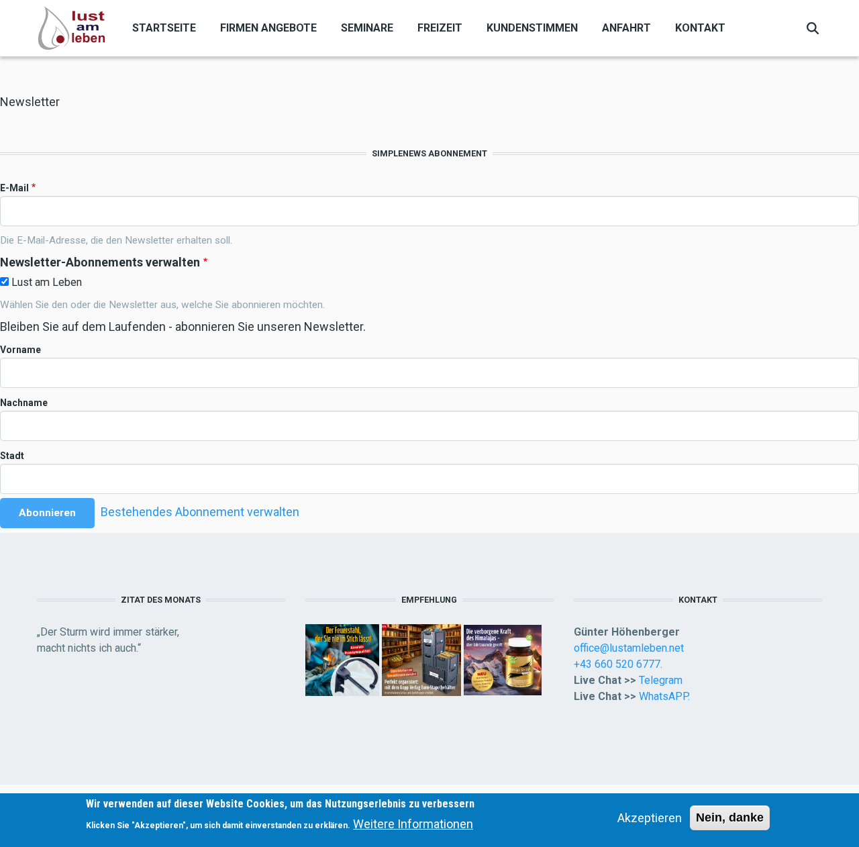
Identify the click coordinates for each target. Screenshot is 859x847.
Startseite (164, 27)
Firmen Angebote (268, 27)
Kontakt (700, 27)
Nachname (24, 402)
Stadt (12, 455)
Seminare (367, 27)
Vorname (20, 349)
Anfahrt (626, 27)
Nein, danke (730, 817)
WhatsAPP (663, 696)
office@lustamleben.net (629, 648)
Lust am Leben (46, 282)
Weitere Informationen (413, 824)
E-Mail (14, 188)
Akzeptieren (649, 818)
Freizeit (439, 27)
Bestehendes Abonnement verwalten (200, 512)
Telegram (661, 680)
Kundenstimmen (532, 27)
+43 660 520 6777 (617, 664)
